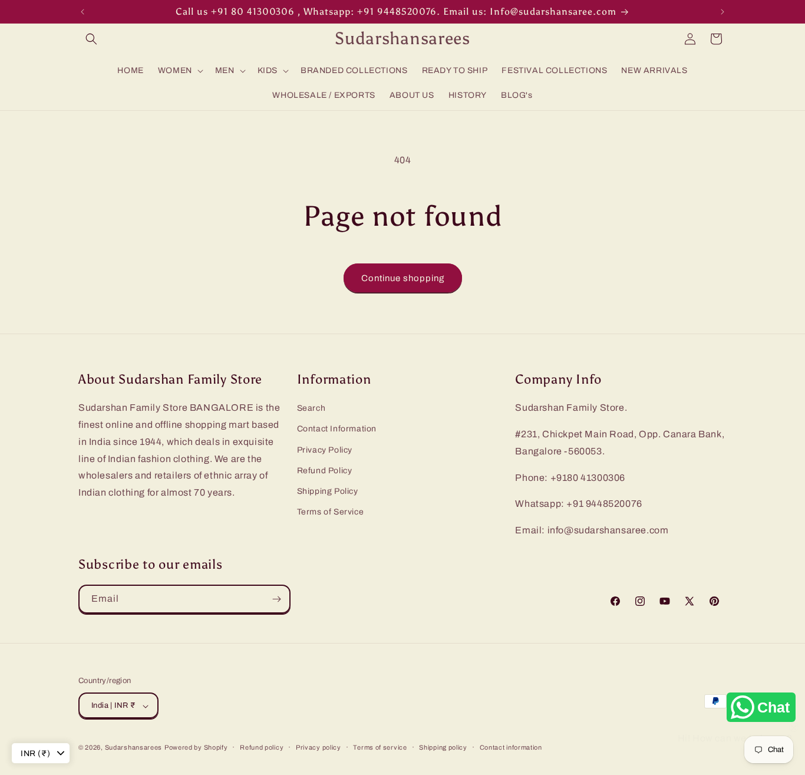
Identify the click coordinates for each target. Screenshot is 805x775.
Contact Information (337, 429)
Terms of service (380, 747)
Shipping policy (443, 747)
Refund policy (261, 747)
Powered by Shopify (196, 747)
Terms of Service (330, 511)
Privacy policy (318, 747)
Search (311, 408)
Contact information (511, 747)
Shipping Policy (327, 491)
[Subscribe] (276, 599)
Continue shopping (402, 278)
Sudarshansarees (134, 747)
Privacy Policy (324, 450)
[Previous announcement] (82, 12)
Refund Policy (324, 470)
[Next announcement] (722, 12)
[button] (91, 39)
